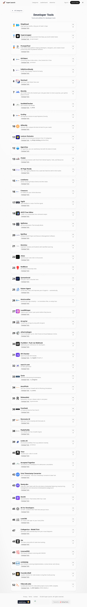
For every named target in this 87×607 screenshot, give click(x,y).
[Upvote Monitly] (73, 91)
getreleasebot (34, 401)
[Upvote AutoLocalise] (73, 299)
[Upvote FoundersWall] (73, 573)
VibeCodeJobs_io (44, 588)
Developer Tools (25, 28)
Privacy (25, 596)
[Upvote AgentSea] (73, 147)
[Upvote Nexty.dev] (73, 484)
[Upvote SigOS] (73, 202)
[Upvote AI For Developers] (73, 508)
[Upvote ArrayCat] (73, 321)
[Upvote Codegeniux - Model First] (73, 529)
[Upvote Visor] (73, 452)
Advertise (52, 2)
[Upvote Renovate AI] (73, 419)
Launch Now (75, 2)
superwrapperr (34, 39)
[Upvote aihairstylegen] (73, 332)
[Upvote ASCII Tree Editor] (73, 212)
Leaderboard (44, 2)
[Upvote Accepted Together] (73, 463)
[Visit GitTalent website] (43, 60)
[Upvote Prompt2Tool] (73, 46)
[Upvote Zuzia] (73, 376)
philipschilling (44, 140)
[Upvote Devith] (73, 497)
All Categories (18, 10)
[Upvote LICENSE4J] (73, 562)
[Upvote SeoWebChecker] (73, 104)
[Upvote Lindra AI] (73, 441)
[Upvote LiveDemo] (73, 180)
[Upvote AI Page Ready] (73, 169)
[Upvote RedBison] (73, 267)
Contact (35, 596)
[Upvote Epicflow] (73, 234)
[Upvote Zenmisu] (73, 245)
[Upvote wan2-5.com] (73, 365)
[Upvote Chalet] (73, 158)
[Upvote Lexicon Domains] (73, 136)
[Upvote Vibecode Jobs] (73, 584)
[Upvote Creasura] (73, 191)
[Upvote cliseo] (73, 256)
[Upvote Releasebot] (73, 397)
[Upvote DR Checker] (73, 354)
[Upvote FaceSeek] (73, 408)
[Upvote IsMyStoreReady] (73, 69)
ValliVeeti (33, 445)
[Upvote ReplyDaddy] (73, 430)
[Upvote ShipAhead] (73, 24)
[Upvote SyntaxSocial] (73, 278)
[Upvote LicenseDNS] (73, 551)
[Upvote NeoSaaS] (73, 80)
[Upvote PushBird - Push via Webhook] (73, 343)
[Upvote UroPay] (73, 114)
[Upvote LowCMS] (73, 519)
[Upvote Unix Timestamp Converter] (73, 473)
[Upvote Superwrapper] (73, 35)
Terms (30, 596)
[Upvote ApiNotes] (73, 223)
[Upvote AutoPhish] (73, 386)
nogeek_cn (40, 358)
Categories (35, 2)
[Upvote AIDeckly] (73, 125)
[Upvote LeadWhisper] (73, 310)
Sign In (66, 2)
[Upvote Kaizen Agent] (73, 289)
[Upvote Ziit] (73, 540)
